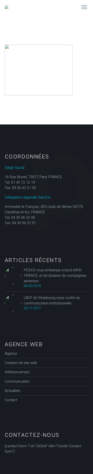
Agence (11, 353)
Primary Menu (84, 7)
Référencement (17, 372)
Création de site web (21, 363)
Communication (17, 381)
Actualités (12, 391)
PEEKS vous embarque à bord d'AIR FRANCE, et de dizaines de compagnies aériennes (55, 275)
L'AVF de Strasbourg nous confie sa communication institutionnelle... (52, 300)
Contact (11, 400)
